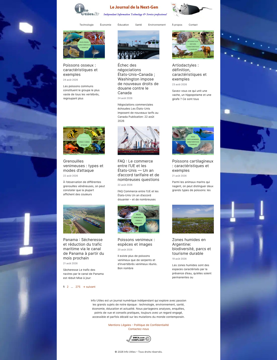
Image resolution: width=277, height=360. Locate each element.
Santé (138, 24)
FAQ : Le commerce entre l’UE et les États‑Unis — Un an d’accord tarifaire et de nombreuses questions (138, 170)
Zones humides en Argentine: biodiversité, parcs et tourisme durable (191, 246)
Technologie (87, 24)
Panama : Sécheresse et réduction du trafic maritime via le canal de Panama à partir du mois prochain (83, 248)
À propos (177, 24)
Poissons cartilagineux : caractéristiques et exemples (192, 166)
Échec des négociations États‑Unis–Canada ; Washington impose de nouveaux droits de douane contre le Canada (138, 79)
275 (78, 286)
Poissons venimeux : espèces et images (136, 242)
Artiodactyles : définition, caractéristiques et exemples (189, 72)
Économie (105, 24)
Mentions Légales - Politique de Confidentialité (138, 325)
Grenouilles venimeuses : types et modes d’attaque (83, 166)
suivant (89, 286)
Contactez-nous (138, 329)
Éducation (123, 24)
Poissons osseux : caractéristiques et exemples (80, 70)
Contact (193, 24)
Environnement (157, 24)
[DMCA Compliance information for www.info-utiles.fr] (138, 341)
